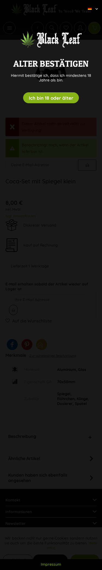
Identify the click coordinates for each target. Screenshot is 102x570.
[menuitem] (91, 4)
